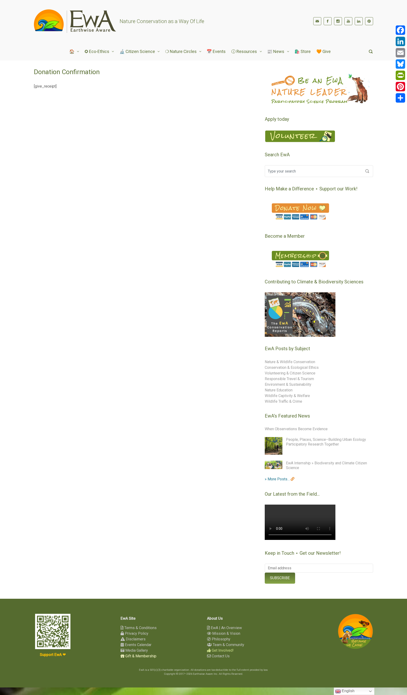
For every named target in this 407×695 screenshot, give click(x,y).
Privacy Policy (136, 633)
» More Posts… (278, 479)
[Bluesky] (400, 64)
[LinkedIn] (359, 21)
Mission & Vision (225, 633)
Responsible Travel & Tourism (289, 379)
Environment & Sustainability (288, 384)
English (347, 691)
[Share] (400, 98)
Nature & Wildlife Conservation (290, 362)
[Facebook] (328, 21)
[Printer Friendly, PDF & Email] (243, 96)
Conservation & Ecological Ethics (292, 367)
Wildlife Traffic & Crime (283, 401)
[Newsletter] (317, 21)
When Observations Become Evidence (296, 429)
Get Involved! (222, 650)
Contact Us (220, 656)
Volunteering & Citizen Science (290, 373)
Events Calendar (137, 645)
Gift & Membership (140, 656)
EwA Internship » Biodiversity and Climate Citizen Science (326, 465)
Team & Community (228, 645)
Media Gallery (136, 650)
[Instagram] (338, 21)
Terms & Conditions (140, 628)
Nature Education (279, 390)
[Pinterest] (369, 21)
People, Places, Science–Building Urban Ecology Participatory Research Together (326, 441)
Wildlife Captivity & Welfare (287, 396)
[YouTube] (348, 21)
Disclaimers (135, 639)
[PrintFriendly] (400, 75)
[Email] (400, 52)
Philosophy (220, 639)
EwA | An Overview (226, 628)
